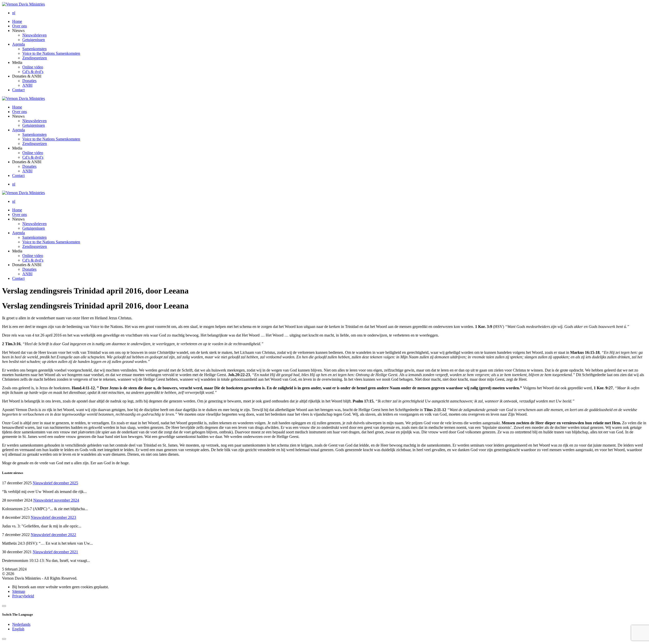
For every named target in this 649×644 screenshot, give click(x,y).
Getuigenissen (33, 40)
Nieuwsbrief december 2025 (55, 483)
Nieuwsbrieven (34, 35)
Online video (32, 67)
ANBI (27, 85)
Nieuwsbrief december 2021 (55, 552)
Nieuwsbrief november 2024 (56, 500)
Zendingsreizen (34, 58)
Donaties (29, 81)
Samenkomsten (34, 49)
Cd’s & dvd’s (32, 71)
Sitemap (18, 591)
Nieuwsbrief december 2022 (53, 534)
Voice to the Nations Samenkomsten (51, 53)
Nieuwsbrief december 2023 (53, 517)
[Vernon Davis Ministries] (23, 4)
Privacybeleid (23, 596)
